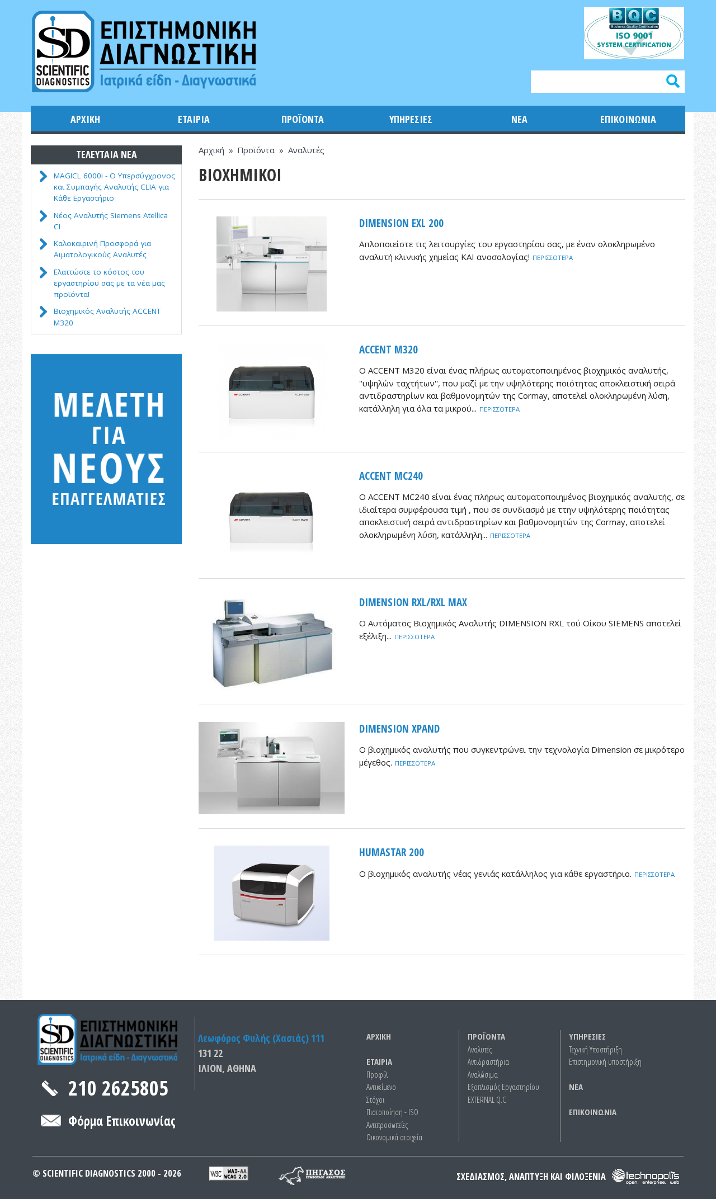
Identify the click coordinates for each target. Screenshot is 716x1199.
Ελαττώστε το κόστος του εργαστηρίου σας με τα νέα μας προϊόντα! (109, 283)
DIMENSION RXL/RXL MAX (413, 602)
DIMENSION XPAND (399, 728)
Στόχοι (375, 1099)
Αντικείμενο (381, 1086)
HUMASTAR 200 (391, 852)
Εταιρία (194, 119)
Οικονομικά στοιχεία (394, 1137)
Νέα (519, 119)
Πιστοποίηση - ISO (392, 1111)
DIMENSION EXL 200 (401, 223)
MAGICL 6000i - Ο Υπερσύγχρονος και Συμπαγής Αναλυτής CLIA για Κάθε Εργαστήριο (114, 187)
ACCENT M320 (388, 349)
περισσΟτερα (553, 257)
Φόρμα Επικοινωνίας (122, 1121)
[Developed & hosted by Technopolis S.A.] (646, 1176)
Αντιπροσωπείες (387, 1124)
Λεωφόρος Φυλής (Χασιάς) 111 (261, 1038)
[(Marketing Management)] (298, 1173)
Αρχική (85, 119)
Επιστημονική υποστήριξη (605, 1061)
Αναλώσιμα (483, 1074)
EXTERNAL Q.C (487, 1099)
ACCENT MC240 (391, 476)
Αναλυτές (306, 149)
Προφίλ (377, 1074)
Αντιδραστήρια (488, 1061)
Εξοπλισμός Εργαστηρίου (503, 1086)
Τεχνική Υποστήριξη (595, 1049)
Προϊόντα (302, 119)
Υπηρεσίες (410, 119)
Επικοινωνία (628, 119)
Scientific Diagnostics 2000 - (103, 1173)
